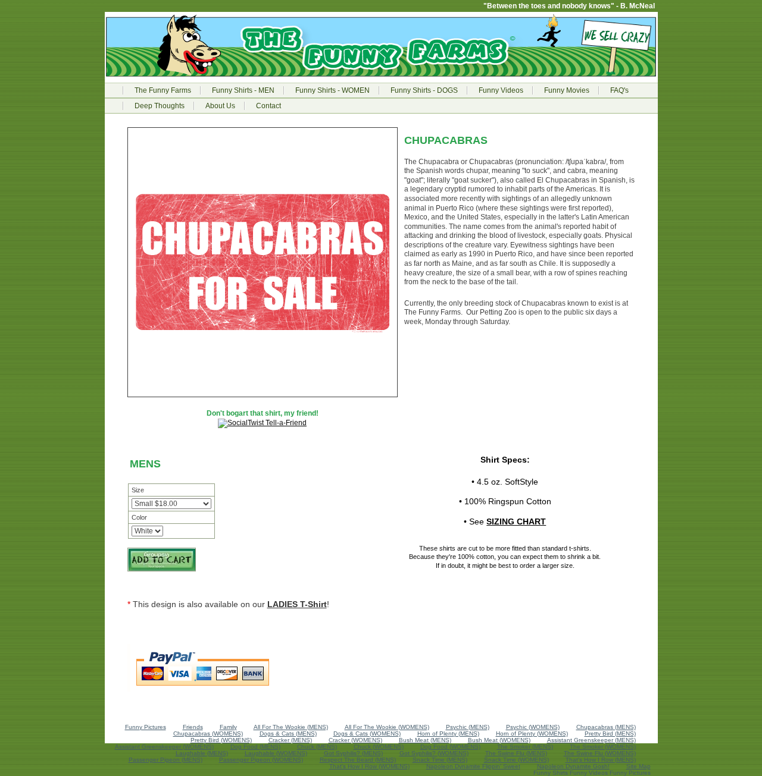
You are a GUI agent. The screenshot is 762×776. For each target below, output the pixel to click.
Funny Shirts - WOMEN (332, 90)
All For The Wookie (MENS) (291, 727)
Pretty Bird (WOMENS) (221, 740)
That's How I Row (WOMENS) (369, 766)
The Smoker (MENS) (525, 746)
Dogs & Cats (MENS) (288, 733)
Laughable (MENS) (202, 753)
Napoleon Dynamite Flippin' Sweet (473, 766)
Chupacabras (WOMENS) (208, 733)
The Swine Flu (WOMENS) (600, 753)
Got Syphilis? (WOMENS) (434, 753)
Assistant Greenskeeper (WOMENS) (164, 746)
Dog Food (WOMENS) (450, 746)
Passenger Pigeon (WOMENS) (261, 759)
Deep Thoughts (160, 106)
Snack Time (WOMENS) (516, 759)
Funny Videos (501, 90)
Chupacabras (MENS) (606, 727)
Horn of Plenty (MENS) (448, 733)
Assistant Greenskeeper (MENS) (591, 740)
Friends (193, 727)
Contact (268, 106)
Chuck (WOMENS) (379, 746)
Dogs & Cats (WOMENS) (367, 733)
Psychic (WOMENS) (533, 727)
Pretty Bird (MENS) (610, 733)
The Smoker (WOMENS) (603, 746)
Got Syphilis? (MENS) (353, 753)
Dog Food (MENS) (255, 746)
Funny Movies (566, 90)
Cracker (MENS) (290, 740)
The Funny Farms (163, 90)
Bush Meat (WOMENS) (499, 740)
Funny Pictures (145, 727)
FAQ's (619, 90)
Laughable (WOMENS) (276, 753)
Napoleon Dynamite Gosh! (573, 766)
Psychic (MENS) (467, 727)
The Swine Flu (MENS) (516, 753)
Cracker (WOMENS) (355, 740)
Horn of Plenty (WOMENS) (532, 733)
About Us (220, 106)
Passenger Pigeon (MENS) (165, 759)
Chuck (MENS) (317, 746)
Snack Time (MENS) (440, 759)
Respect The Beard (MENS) (358, 759)
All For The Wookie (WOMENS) (387, 727)
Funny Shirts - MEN (243, 90)
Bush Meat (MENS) (425, 740)
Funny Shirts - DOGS (424, 90)
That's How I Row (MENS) (601, 759)
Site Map (638, 766)
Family (228, 727)
